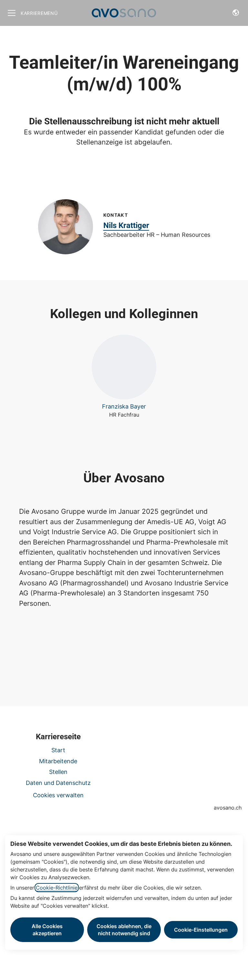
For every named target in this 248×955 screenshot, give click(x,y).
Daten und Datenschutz (58, 782)
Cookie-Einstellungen (201, 929)
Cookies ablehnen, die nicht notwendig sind (124, 930)
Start (58, 750)
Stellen (58, 771)
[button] (235, 13)
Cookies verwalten (58, 795)
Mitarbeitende (58, 761)
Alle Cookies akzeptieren (47, 930)
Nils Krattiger (126, 225)
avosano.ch (228, 807)
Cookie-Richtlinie (57, 887)
